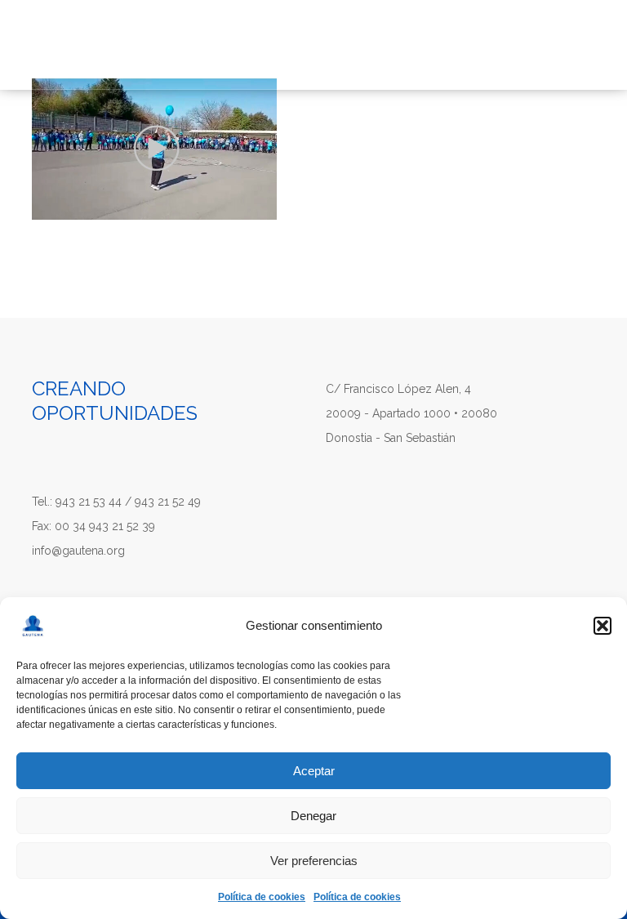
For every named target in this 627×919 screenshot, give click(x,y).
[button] (602, 626)
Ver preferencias (314, 861)
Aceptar (314, 771)
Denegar (313, 816)
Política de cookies (261, 897)
